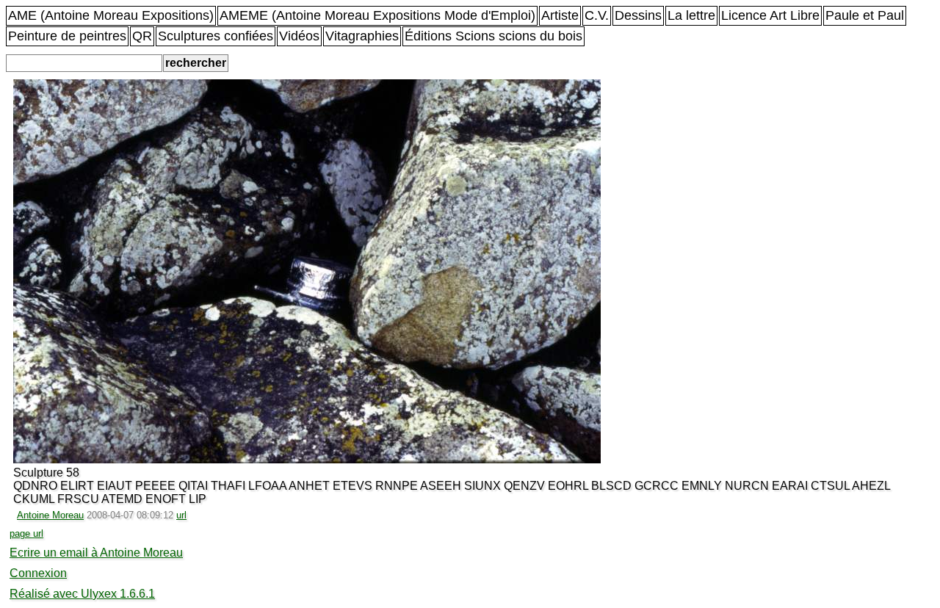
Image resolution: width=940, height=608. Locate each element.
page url (26, 533)
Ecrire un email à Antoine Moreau (96, 552)
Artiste (560, 15)
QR (142, 36)
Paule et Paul (864, 15)
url (181, 515)
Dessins (638, 15)
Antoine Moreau (50, 515)
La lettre (691, 15)
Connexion (38, 573)
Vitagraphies (362, 36)
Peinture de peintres (67, 36)
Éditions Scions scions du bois (493, 36)
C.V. (597, 15)
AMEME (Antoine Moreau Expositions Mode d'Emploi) (377, 15)
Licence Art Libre (770, 15)
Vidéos (299, 36)
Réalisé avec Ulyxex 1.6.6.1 (82, 593)
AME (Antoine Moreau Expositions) (111, 15)
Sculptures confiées (215, 36)
